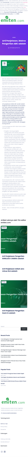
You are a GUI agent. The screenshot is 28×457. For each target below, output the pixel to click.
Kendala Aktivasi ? (5, 442)
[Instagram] (2, 452)
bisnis (20, 126)
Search (2, 326)
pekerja (16, 90)
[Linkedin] (5, 452)
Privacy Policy (4, 426)
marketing (4, 90)
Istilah (14, 37)
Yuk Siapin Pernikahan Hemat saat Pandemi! (13, 377)
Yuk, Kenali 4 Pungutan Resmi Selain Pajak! (12, 373)
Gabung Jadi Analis (5, 439)
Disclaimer (3, 429)
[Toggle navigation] (3, 23)
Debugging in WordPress (19, 9)
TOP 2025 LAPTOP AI (15, 48)
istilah (12, 104)
